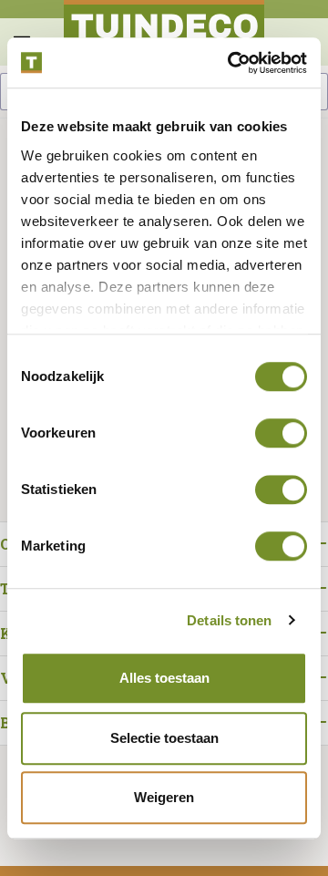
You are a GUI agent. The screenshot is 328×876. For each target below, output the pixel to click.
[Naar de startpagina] (164, 33)
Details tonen (229, 620)
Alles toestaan (164, 677)
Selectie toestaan (164, 738)
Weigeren (164, 797)
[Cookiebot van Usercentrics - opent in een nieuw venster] (231, 63)
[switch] (281, 433)
